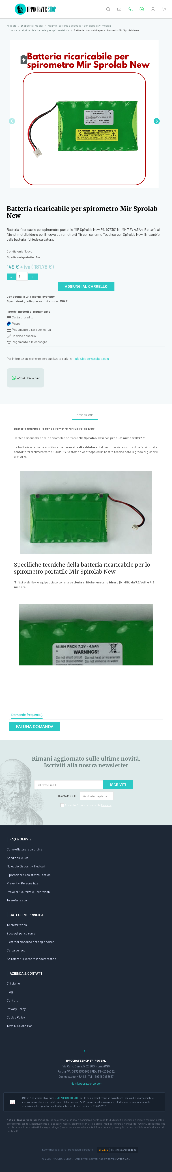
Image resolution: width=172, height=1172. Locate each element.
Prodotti (12, 25)
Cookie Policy (16, 1017)
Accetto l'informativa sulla (87, 805)
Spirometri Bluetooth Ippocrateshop (31, 959)
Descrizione (85, 415)
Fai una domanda (34, 726)
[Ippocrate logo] (86, 1050)
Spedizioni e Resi (18, 858)
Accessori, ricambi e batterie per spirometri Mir (40, 30)
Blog (10, 992)
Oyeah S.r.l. (123, 1158)
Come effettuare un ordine (24, 849)
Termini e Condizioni (20, 1026)
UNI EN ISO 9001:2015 (67, 1097)
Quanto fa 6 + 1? (67, 795)
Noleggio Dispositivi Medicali (26, 866)
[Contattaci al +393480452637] (141, 9)
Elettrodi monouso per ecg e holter (30, 942)
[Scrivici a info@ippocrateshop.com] (119, 9)
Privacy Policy (16, 1009)
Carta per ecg (16, 950)
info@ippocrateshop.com (92, 358)
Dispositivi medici (32, 25)
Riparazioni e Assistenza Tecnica (29, 875)
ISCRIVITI (118, 784)
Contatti (13, 1000)
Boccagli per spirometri (22, 933)
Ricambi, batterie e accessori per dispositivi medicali (79, 25)
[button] (157, 121)
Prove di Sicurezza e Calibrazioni (28, 892)
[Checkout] (164, 9)
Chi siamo (13, 983)
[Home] (35, 9)
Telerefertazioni (17, 900)
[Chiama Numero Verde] (130, 9)
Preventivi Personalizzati (23, 883)
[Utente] (153, 9)
